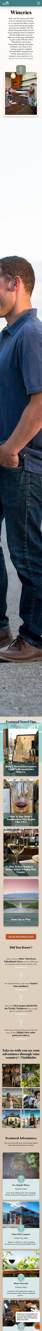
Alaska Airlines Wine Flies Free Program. (21, 57)
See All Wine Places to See (21, 936)
